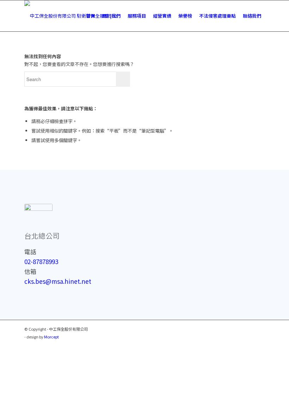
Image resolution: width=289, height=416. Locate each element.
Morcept (51, 336)
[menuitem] (90, 15)
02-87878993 (41, 261)
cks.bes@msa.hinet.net (57, 281)
